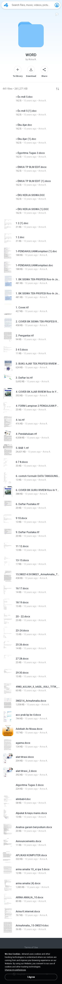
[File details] (31, 98)
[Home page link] (6, 5)
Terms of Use (31, 947)
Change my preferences (15, 970)
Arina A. (32, 59)
